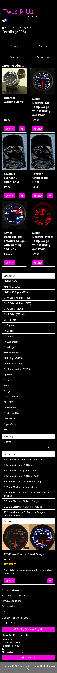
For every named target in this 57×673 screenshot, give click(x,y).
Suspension (43, 57)
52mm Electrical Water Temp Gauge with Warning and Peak (42, 241)
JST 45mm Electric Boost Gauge (24, 554)
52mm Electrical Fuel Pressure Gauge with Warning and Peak (14, 241)
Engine (14, 46)
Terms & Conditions (11, 600)
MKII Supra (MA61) (13, 352)
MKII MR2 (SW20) (12, 286)
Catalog (11, 27)
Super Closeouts (12, 424)
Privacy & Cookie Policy (13, 595)
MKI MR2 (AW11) (12, 281)
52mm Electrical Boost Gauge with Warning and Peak (27, 494)
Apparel (8, 374)
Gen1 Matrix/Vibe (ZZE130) (17, 369)
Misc (6, 429)
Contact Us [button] (29, 657)
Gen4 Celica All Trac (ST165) (17, 297)
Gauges (43, 46)
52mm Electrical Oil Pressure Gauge (24, 481)
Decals (7, 380)
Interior (14, 57)
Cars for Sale (10, 418)
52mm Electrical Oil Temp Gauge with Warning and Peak (41, 107)
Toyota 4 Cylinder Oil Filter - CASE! (12, 178)
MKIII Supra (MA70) (13, 358)
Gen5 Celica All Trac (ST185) (17, 303)
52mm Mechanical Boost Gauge (22, 487)
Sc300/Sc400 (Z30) (13, 363)
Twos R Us (25, 666)
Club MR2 (8, 402)
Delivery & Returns (11, 606)
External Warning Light (13, 100)
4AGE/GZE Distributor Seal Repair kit (24, 459)
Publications (10, 407)
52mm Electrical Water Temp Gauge (24, 506)
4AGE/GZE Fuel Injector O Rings (22, 470)
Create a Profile (9, 622)
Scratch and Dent (12, 413)
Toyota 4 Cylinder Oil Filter (40, 178)
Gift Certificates (11, 396)
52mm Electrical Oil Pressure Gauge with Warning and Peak (26, 514)
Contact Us (7, 611)
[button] (4, 21)
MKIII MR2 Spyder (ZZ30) (16, 292)
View (10, 128)
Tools (6, 385)
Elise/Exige (9, 347)
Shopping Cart (11, 436)
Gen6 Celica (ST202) (13, 308)
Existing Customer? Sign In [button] (29, 629)
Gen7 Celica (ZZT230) (14, 314)
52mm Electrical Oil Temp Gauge (22, 501)
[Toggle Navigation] (5, 3)
